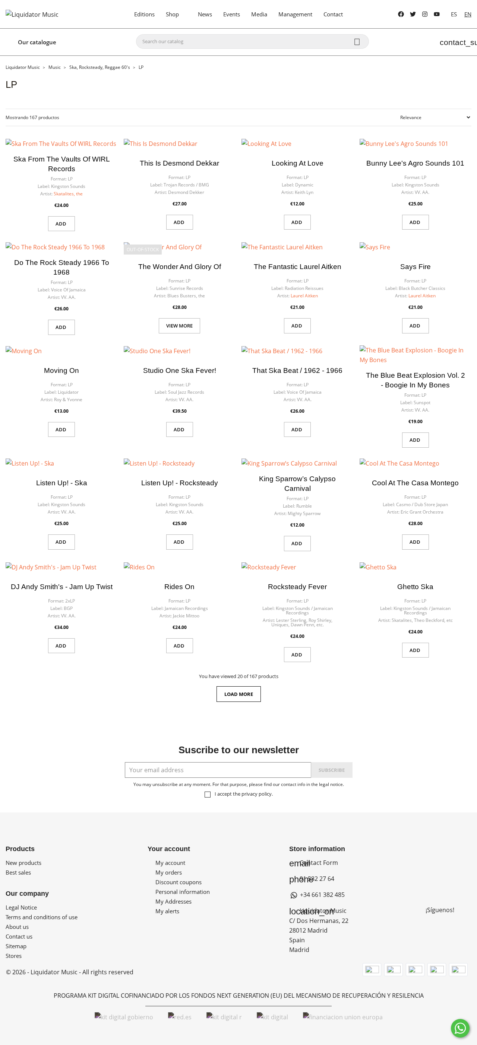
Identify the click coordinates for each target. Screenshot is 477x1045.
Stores (14, 955)
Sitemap (16, 946)
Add (61, 223)
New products (23, 862)
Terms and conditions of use (42, 917)
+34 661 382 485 (321, 895)
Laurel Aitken (304, 296)
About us (17, 926)
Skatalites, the (68, 194)
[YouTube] (437, 14)
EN (467, 14)
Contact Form (313, 863)
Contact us (19, 936)
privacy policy (256, 793)
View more (179, 325)
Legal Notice (21, 907)
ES (454, 14)
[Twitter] (413, 14)
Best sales (18, 872)
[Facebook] (401, 14)
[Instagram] (425, 14)
